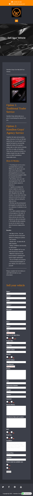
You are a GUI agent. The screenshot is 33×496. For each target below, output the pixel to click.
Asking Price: (10, 453)
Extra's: (8, 368)
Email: (8, 300)
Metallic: (8, 354)
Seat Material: (10, 364)
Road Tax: (9, 435)
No (13, 358)
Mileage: (8, 390)
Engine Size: (9, 341)
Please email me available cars (14, 462)
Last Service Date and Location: (15, 417)
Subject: (8, 305)
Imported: (9, 399)
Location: (9, 457)
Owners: (8, 394)
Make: (8, 322)
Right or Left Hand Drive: (13, 335)
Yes (9, 358)
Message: (9, 309)
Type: (7, 331)
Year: (7, 381)
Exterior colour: (10, 350)
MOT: (7, 429)
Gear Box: (9, 345)
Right (9, 339)
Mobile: (8, 296)
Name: (8, 291)
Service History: (10, 404)
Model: (8, 326)
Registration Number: (12, 385)
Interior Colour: (10, 360)
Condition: (9, 440)
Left (15, 339)
